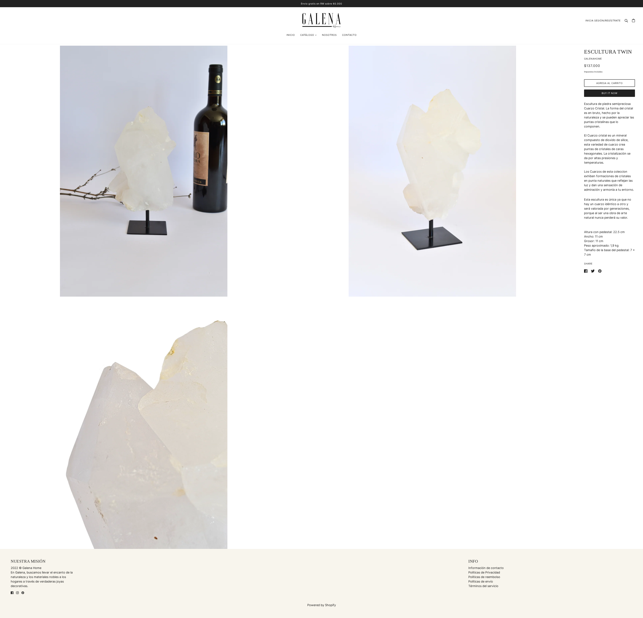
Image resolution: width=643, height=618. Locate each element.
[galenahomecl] (321, 20)
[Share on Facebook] (586, 271)
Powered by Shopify (321, 605)
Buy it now (609, 93)
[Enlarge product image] (143, 171)
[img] (12, 592)
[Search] (626, 20)
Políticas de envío (480, 581)
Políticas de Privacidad (484, 572)
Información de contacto (486, 568)
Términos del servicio (483, 586)
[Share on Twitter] (593, 271)
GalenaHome (593, 58)
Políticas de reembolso (484, 577)
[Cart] (633, 20)
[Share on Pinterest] (600, 271)
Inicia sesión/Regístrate (603, 20)
